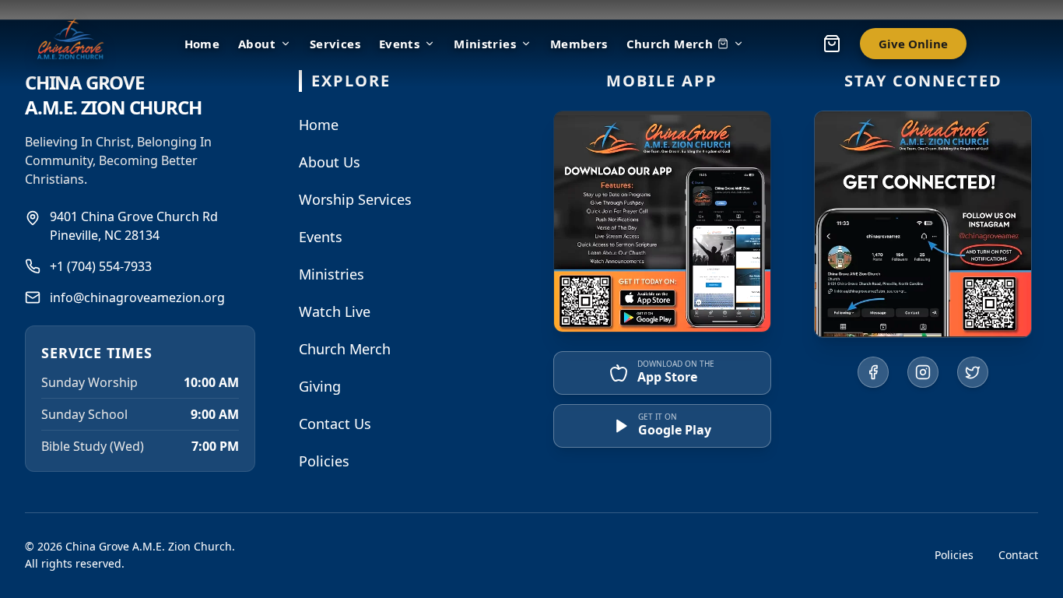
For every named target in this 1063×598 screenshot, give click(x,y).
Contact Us (335, 423)
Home (319, 124)
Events (399, 43)
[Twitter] (972, 372)
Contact (1018, 554)
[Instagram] (922, 372)
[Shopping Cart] (831, 43)
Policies (324, 461)
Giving (320, 386)
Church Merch (670, 43)
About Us (329, 162)
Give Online (913, 43)
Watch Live (334, 311)
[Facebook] (873, 372)
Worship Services (355, 199)
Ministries (485, 43)
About (256, 43)
